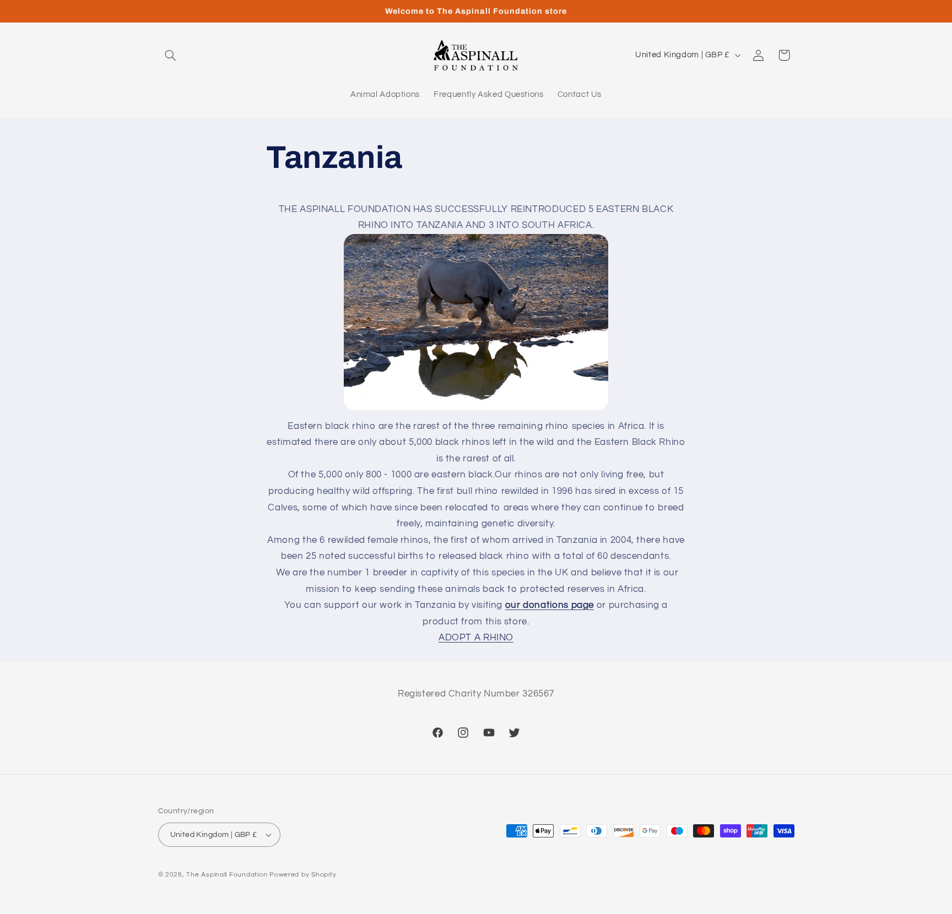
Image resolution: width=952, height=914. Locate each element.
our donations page (549, 605)
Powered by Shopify (302, 875)
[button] (170, 55)
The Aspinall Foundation (226, 875)
